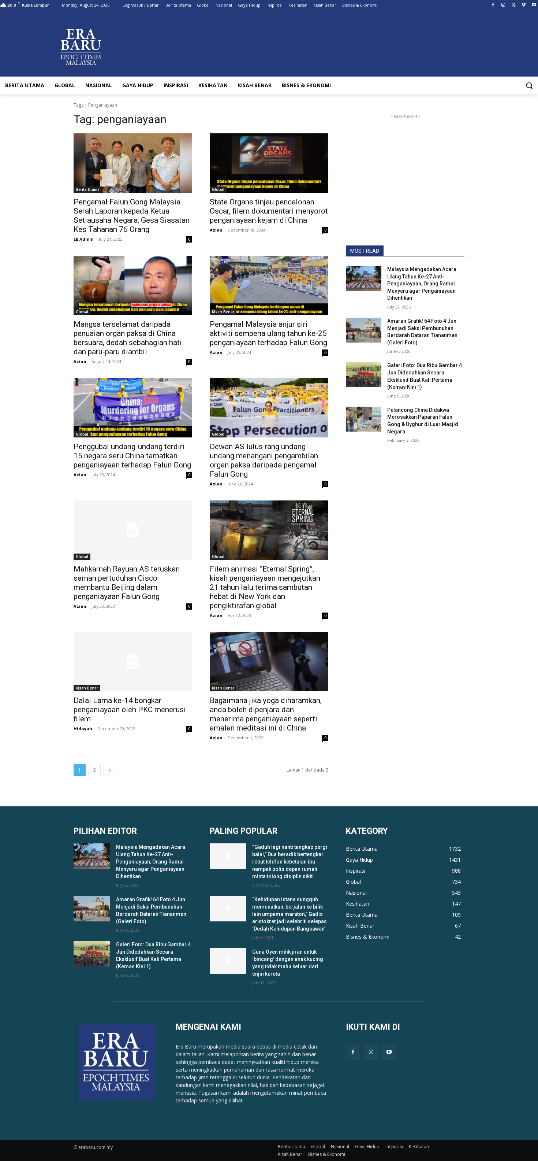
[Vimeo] (523, 5)
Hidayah (83, 728)
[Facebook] (493, 5)
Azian (216, 230)
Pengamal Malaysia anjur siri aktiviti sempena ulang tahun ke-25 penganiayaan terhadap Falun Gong (268, 333)
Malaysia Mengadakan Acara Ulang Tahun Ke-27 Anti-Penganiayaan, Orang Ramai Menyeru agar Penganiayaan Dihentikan (421, 283)
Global (218, 189)
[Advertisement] (405, 166)
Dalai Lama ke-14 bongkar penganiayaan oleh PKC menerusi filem (130, 709)
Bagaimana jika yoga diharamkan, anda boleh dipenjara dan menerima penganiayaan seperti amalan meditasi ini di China (266, 714)
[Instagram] (503, 5)
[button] (529, 85)
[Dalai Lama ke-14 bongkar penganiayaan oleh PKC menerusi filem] (133, 661)
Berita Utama (88, 189)
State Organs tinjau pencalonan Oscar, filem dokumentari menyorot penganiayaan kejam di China (269, 211)
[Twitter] (513, 5)
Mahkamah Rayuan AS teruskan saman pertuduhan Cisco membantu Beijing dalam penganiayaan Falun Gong (127, 583)
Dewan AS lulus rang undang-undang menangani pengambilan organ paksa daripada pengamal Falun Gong (264, 460)
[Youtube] (534, 5)
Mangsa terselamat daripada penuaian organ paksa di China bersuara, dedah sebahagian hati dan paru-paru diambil (128, 338)
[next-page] (110, 770)
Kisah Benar (223, 311)
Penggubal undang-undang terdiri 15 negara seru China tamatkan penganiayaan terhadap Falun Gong (132, 455)
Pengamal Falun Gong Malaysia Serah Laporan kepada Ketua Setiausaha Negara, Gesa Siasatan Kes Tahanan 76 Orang (132, 215)
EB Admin (84, 239)
